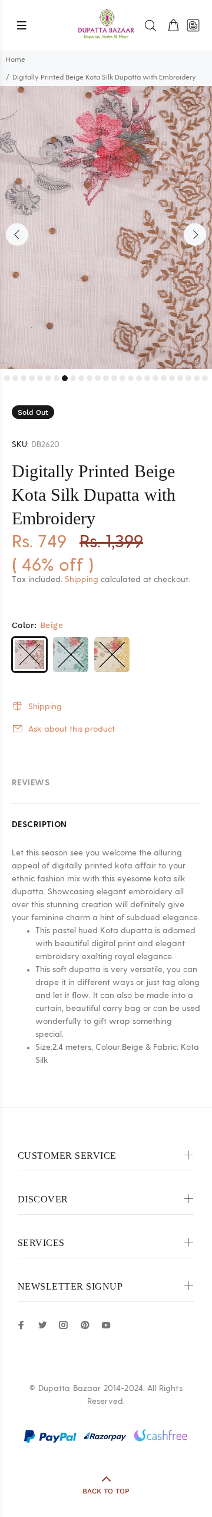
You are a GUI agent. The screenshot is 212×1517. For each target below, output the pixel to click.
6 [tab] (48, 378)
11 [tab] (89, 378)
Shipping (81, 580)
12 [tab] (98, 378)
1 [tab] (7, 378)
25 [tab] (205, 378)
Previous (17, 234)
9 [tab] (73, 378)
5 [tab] (40, 378)
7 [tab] (56, 378)
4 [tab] (32, 378)
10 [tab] (81, 378)
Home (15, 59)
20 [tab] (164, 378)
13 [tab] (106, 378)
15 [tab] (122, 378)
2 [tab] (15, 378)
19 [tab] (155, 378)
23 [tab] (188, 378)
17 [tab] (139, 378)
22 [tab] (180, 378)
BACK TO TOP (106, 1491)
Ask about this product (71, 729)
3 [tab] (23, 378)
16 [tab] (131, 378)
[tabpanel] (106, 227)
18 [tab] (147, 378)
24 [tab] (197, 378)
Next (195, 234)
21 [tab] (172, 378)
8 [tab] (65, 378)
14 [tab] (114, 378)
